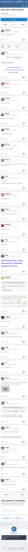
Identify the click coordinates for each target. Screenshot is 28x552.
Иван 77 (7, 159)
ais (6, 463)
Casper (7, 447)
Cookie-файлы (21, 548)
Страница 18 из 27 (14, 24)
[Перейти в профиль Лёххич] (2, 83)
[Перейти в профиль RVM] (2, 177)
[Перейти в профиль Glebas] (2, 210)
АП (6, 362)
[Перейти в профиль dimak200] (2, 225)
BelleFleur (8, 277)
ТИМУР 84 (8, 194)
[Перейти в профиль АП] (2, 363)
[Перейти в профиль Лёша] (2, 240)
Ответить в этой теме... (10, 510)
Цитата (6, 39)
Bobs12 (7, 427)
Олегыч (7, 378)
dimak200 (8, 224)
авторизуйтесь (20, 503)
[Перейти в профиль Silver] (2, 348)
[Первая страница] (2, 24)
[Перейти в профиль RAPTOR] (2, 145)
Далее (22, 24)
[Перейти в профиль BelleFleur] (2, 278)
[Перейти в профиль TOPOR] (2, 480)
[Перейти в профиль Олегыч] (2, 378)
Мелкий (7, 113)
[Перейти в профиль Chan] (2, 53)
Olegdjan (7, 316)
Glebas (7, 209)
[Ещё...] (25, 31)
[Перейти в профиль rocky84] (2, 99)
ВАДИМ (7, 30)
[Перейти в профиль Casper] (2, 448)
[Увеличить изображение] (7, 62)
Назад (5, 24)
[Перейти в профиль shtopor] (2, 129)
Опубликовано (12, 31)
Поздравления (12, 14)
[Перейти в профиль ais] (2, 463)
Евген (6, 332)
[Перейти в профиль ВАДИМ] (2, 30)
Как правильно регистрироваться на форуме (12, 537)
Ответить (14, 19)
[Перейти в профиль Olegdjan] (2, 317)
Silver (6, 347)
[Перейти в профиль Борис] (2, 256)
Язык (5, 548)
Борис (7, 255)
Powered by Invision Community (14, 549)
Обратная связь (12, 548)
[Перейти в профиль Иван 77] (2, 160)
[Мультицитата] (2, 40)
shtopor (7, 129)
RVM (6, 176)
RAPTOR (7, 144)
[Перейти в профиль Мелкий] (2, 114)
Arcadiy (6, 13)
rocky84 (7, 98)
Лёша (6, 239)
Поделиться (7, 518)
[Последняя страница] (26, 24)
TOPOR (7, 479)
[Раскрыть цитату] (3, 282)
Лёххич (7, 83)
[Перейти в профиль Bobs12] (2, 428)
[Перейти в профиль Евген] (2, 332)
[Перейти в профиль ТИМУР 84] (2, 194)
